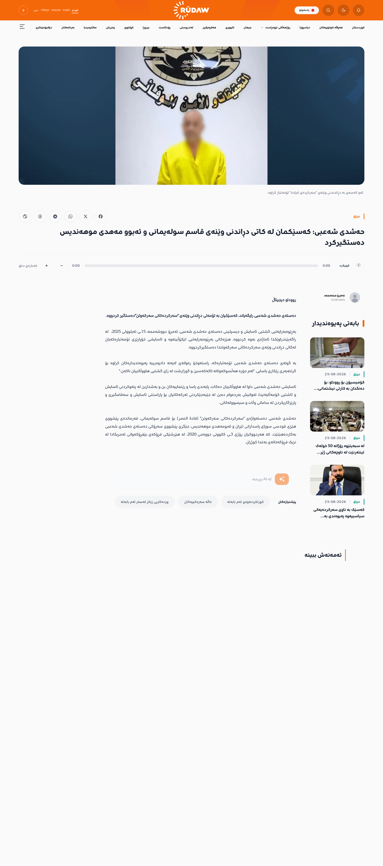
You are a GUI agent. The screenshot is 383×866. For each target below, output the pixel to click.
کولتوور (128, 27)
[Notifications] (359, 10)
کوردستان (358, 27)
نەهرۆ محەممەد (334, 295)
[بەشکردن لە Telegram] (55, 216)
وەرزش (110, 27)
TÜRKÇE (45, 10)
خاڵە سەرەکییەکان (198, 501)
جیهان (247, 27)
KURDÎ (66, 10)
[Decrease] (62, 266)
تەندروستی (186, 27)
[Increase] (47, 266)
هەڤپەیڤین (209, 27)
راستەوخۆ (304, 10)
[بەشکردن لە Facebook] (100, 216)
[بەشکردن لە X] (85, 216)
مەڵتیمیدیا (90, 27)
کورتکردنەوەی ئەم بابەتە (245, 501)
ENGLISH (56, 10)
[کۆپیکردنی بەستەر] (25, 216)
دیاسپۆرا (305, 27)
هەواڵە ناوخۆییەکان (331, 27)
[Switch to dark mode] (343, 10)
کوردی (75, 10)
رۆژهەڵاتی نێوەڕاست (277, 27)
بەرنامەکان (67, 27)
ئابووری (229, 27)
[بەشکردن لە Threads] (40, 216)
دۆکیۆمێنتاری (44, 27)
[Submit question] (282, 479)
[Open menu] (22, 28)
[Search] (328, 10)
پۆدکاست (164, 27)
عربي (36, 10)
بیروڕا (146, 27)
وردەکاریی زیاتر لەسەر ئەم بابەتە (144, 501)
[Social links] (23, 10)
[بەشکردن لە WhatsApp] (70, 216)
